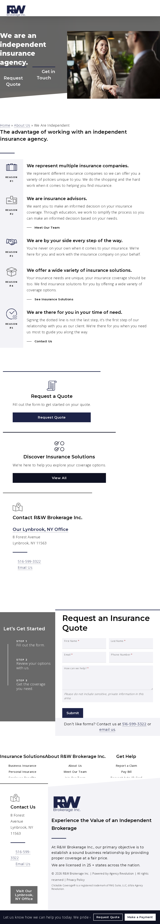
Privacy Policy (75, 880)
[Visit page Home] (16, 10)
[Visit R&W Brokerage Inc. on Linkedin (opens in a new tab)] (22, 875)
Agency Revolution (121, 873)
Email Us (25, 567)
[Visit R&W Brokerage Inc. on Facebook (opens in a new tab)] (14, 875)
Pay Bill (126, 772)
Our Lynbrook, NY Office (40, 529)
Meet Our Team (75, 772)
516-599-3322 (29, 561)
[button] (43, 228)
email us (107, 729)
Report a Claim (126, 765)
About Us (22, 125)
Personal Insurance (22, 772)
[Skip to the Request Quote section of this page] (13, 78)
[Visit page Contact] (43, 81)
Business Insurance (22, 765)
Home (5, 125)
